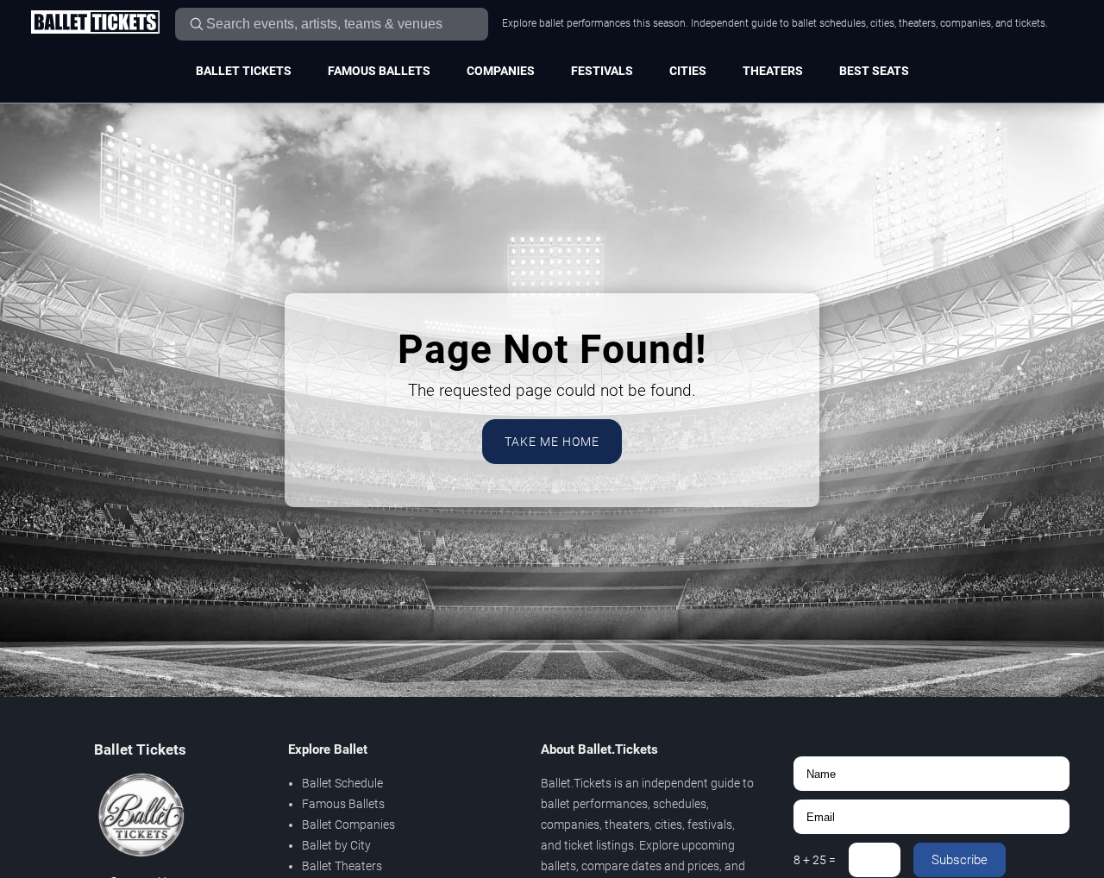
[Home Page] (95, 23)
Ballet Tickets (244, 71)
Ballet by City (336, 845)
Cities (687, 71)
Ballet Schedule (342, 783)
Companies (501, 71)
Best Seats (874, 71)
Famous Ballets (379, 71)
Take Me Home (552, 441)
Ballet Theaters (342, 866)
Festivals (602, 71)
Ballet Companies (348, 824)
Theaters (773, 71)
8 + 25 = (815, 860)
